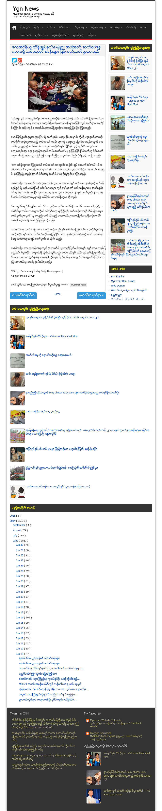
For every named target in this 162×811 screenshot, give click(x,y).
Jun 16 (20, 618)
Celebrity (131, 27)
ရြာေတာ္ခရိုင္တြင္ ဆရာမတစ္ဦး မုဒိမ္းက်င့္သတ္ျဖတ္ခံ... (47, 700)
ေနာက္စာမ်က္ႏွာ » (91, 295)
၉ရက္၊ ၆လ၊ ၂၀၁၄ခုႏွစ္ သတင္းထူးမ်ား (39, 658)
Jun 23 (20, 581)
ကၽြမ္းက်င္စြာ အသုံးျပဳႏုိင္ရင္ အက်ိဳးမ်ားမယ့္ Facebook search (115, 725)
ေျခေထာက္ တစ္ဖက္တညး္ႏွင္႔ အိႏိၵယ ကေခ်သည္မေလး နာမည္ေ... (54, 689)
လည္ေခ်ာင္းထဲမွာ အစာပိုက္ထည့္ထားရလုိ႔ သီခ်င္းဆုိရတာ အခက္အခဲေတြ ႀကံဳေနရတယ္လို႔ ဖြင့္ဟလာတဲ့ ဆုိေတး (44, 766)
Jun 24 (20, 576)
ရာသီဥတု (78, 35)
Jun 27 (20, 560)
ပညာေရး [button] (115, 27)
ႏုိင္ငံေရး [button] (64, 27)
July (15, 536)
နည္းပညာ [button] (40, 35)
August (17, 530)
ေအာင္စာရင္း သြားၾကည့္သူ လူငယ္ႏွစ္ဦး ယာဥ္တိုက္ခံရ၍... (49, 679)
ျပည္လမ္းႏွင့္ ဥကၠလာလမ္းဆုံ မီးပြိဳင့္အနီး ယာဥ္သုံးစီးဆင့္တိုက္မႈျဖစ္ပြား (62, 468)
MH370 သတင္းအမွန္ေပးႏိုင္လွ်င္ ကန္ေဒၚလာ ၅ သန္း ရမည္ (50, 684)
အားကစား (25, 35)
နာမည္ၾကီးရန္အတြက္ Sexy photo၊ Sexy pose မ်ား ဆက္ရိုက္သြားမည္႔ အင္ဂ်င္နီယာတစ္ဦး (130, 203)
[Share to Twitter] (14, 60)
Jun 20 (20, 597)
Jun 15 (20, 623)
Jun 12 (20, 638)
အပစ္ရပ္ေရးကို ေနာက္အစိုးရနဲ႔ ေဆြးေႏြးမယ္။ (138, 140)
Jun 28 (20, 555)
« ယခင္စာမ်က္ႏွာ (23, 295)
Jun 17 (20, 612)
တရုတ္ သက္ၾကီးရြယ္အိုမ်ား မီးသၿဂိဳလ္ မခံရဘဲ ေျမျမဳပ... (48, 695)
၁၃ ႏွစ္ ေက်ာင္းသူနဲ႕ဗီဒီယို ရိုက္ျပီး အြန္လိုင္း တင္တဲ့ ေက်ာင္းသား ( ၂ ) (138, 63)
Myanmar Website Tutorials (105, 720)
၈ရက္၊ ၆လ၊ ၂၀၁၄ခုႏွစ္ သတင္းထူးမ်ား (39, 663)
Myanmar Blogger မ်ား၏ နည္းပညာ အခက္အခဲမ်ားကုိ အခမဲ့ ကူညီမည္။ (116, 738)
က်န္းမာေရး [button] (97, 27)
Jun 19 (20, 602)
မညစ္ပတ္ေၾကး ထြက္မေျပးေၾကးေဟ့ (38, 674)
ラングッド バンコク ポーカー (128, 299)
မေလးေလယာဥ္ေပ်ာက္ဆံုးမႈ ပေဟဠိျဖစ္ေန (138, 119)
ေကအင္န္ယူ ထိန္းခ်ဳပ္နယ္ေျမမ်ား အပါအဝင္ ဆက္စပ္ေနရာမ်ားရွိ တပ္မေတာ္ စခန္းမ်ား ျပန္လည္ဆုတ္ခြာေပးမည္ (56, 50)
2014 (13, 521)
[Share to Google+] (20, 60)
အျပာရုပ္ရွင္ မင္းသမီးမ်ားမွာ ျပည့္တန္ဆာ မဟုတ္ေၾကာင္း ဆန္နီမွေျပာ (138, 225)
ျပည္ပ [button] (37, 27)
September (19, 525)
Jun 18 (20, 607)
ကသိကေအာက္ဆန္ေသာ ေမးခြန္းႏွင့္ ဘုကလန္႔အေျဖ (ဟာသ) (138, 180)
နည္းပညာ (116, 295)
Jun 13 (20, 633)
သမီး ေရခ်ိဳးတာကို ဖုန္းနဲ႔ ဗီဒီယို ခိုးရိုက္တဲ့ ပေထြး (137, 81)
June (16, 541)
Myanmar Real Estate (123, 281)
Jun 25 (20, 571)
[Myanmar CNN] (14, 28)
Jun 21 (20, 592)
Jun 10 (20, 649)
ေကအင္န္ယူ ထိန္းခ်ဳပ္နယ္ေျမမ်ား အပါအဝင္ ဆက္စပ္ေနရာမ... (51, 668)
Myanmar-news (78, 285)
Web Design (118, 286)
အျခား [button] (90, 35)
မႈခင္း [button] (50, 27)
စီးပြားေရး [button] (80, 27)
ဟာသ (143, 27)
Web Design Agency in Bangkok (129, 290)
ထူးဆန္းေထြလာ (60, 35)
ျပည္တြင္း (25, 27)
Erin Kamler (117, 277)
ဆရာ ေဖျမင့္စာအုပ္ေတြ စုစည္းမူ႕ (137, 158)
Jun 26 (20, 566)
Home (57, 294)
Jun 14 (20, 628)
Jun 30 (20, 545)
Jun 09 (20, 654)
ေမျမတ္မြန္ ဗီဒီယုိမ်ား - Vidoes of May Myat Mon (138, 101)
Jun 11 (20, 644)
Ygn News (26, 9)
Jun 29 (20, 550)
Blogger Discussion (100, 733)
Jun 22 (20, 586)
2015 (13, 516)
